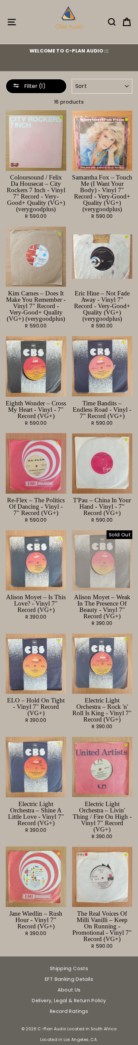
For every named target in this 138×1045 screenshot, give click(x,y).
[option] (69, 50)
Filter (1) (34, 86)
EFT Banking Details (69, 979)
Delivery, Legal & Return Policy (69, 1000)
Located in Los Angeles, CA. (69, 1039)
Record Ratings (69, 1011)
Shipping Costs (69, 968)
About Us (69, 990)
